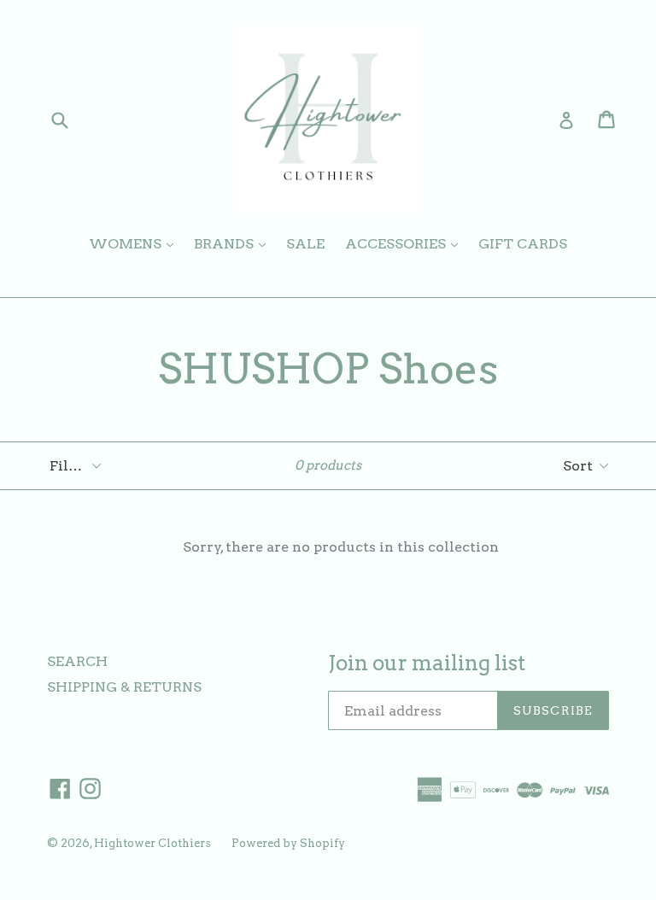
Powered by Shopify (288, 843)
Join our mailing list (426, 663)
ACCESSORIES (405, 243)
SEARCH (77, 661)
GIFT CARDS (522, 244)
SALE (305, 244)
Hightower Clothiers (152, 843)
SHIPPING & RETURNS (124, 687)
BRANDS (234, 243)
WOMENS (135, 243)
